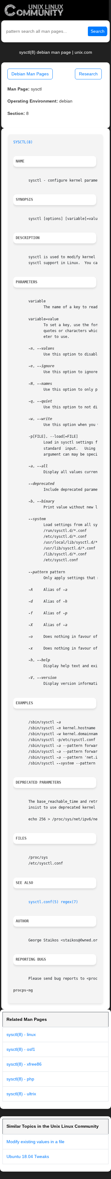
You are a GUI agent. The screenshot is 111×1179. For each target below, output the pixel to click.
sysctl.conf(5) (43, 902)
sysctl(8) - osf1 (20, 1049)
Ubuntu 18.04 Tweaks (27, 1156)
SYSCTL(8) (23, 142)
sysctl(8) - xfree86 (24, 1064)
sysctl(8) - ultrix (21, 1093)
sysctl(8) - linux (21, 1034)
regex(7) (69, 902)
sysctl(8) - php (20, 1078)
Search (98, 31)
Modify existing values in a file (35, 1141)
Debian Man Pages (30, 73)
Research (88, 73)
